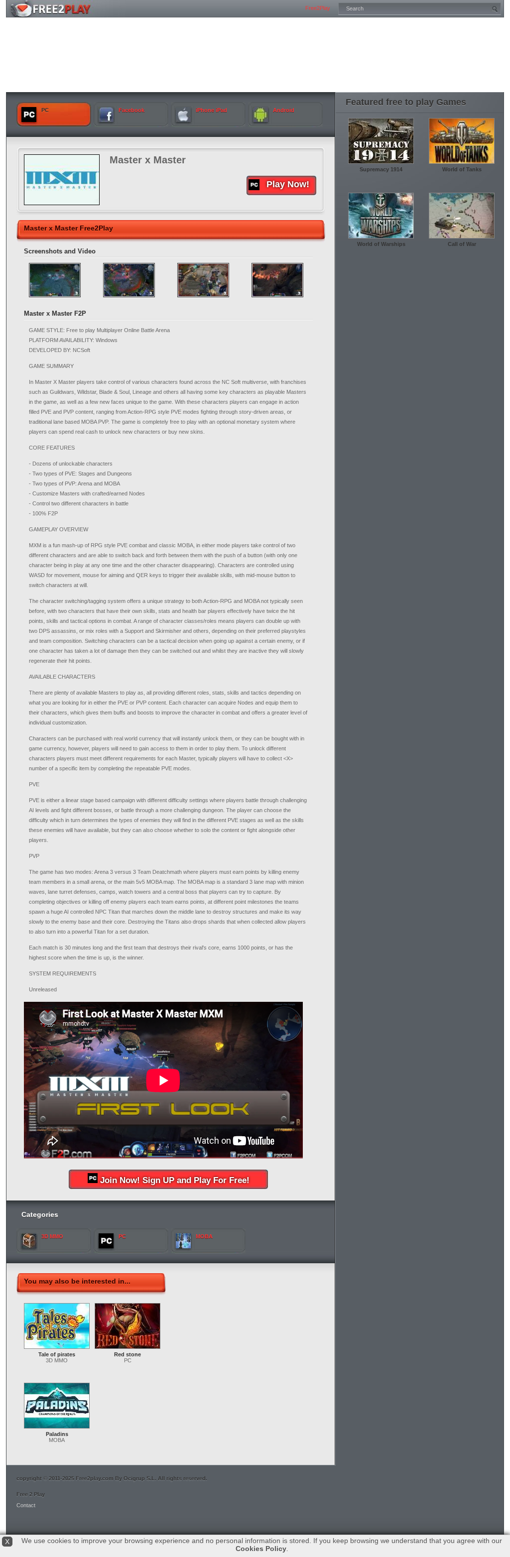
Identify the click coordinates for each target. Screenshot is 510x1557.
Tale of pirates (56, 1354)
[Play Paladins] (57, 1429)
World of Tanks (462, 169)
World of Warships (381, 244)
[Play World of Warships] (381, 239)
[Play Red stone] (127, 1349)
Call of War (462, 244)
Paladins (57, 1434)
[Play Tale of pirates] (57, 1349)
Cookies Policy (261, 1549)
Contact (25, 1505)
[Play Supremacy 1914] (381, 164)
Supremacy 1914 (381, 169)
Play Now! (287, 184)
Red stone (127, 1354)
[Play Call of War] (462, 239)
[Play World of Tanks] (462, 164)
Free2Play (317, 8)
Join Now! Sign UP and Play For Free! (175, 1180)
